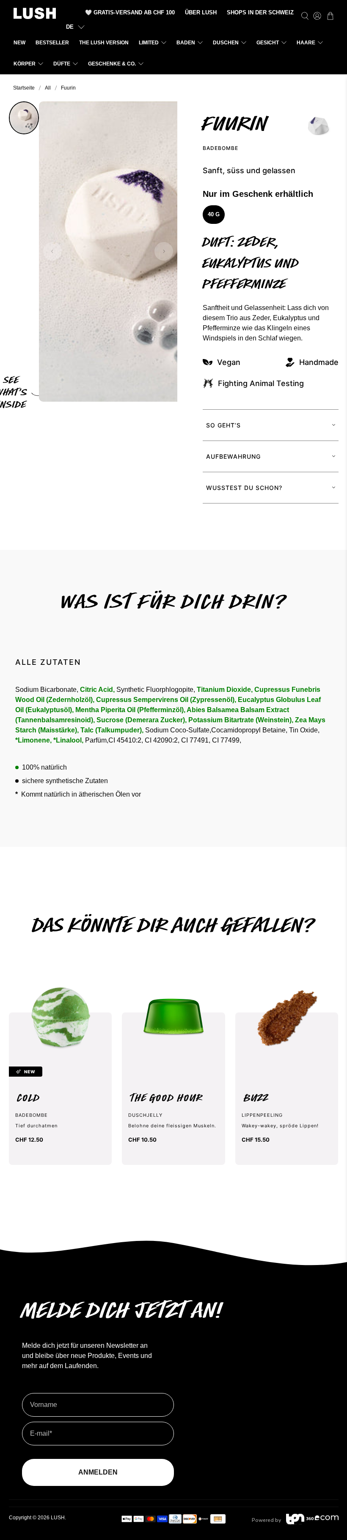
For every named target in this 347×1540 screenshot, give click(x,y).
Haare (306, 43)
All (48, 87)
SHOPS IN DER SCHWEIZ (260, 12)
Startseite (24, 87)
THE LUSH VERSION (104, 43)
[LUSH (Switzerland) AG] (35, 13)
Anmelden (98, 1472)
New (19, 43)
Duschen (226, 43)
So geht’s (223, 425)
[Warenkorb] (330, 16)
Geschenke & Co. (112, 64)
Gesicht (267, 43)
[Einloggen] (317, 16)
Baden (185, 43)
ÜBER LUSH (201, 12)
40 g (214, 214)
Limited (149, 43)
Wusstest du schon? (244, 487)
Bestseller (52, 43)
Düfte (61, 64)
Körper (25, 64)
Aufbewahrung (233, 456)
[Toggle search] (305, 16)
